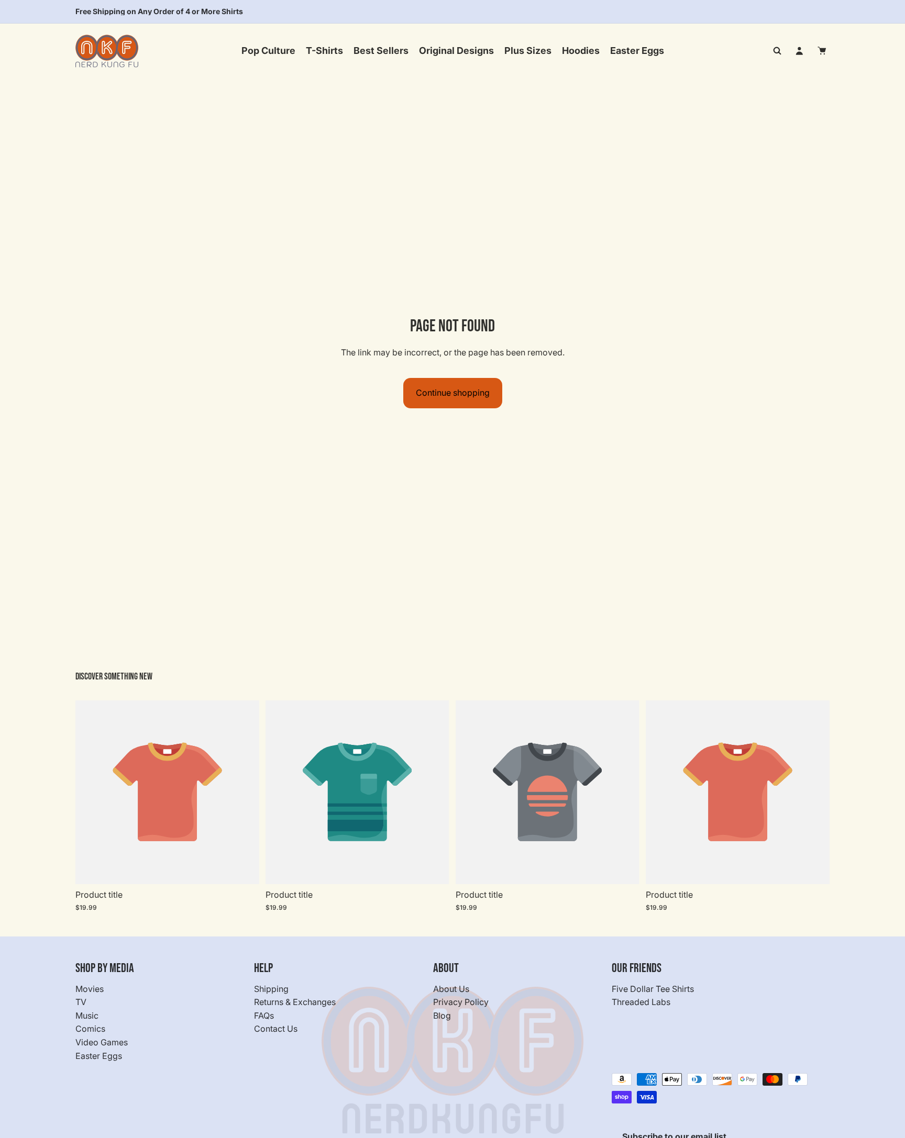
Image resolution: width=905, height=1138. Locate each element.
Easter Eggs (98, 1056)
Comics (90, 1029)
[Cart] (822, 50)
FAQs (264, 1015)
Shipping (271, 989)
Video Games (101, 1042)
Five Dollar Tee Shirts (653, 989)
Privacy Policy (461, 1002)
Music (86, 1015)
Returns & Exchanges (295, 1002)
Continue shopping (453, 392)
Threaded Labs (641, 1002)
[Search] (777, 50)
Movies (89, 989)
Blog (442, 1015)
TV (80, 1002)
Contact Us (275, 1029)
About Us (451, 989)
